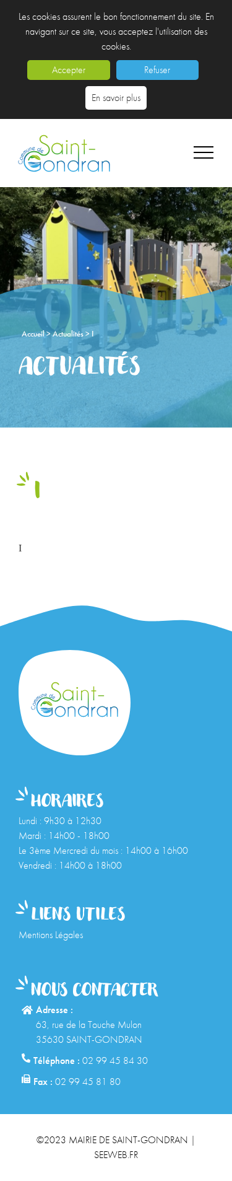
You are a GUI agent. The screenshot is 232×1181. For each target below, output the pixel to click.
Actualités (69, 333)
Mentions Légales (51, 934)
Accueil (34, 333)
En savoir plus (116, 97)
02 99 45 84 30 (115, 1060)
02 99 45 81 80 (88, 1081)
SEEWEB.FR (116, 1154)
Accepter (68, 69)
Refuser (157, 69)
